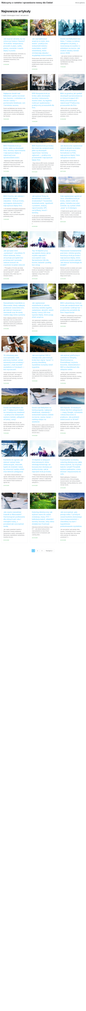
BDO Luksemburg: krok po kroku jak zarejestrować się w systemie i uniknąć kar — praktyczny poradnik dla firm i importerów (71, 307)
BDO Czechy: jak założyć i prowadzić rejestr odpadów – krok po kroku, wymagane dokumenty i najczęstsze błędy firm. (13, 201)
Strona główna (80, 3)
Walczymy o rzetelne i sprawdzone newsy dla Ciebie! (27, 2)
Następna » (49, 551)
